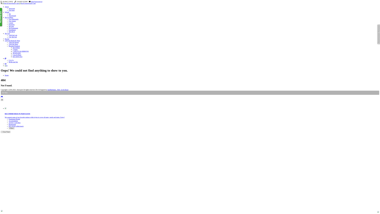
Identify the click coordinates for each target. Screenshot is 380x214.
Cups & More (17, 55)
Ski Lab (7, 33)
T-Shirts (15, 49)
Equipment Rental (14, 119)
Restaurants (12, 124)
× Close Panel (6, 132)
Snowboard (12, 16)
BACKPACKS (17, 57)
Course (11, 23)
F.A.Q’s (11, 60)
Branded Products (14, 46)
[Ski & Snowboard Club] (19, 3)
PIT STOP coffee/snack (16, 126)
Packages (12, 24)
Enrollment (12, 30)
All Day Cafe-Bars (14, 123)
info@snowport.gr (36, 1)
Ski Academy (9, 17)
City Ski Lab (13, 37)
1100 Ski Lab (13, 35)
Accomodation (13, 121)
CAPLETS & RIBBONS (21, 51)
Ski (10, 14)
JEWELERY (17, 53)
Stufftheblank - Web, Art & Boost (57, 90)
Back (12, 128)
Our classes (12, 21)
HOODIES (16, 48)
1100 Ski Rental (14, 42)
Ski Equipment (13, 28)
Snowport (12, 8)
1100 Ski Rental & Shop (12, 41)
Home (7, 75)
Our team (12, 10)
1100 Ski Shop (13, 44)
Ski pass (11, 26)
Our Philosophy (14, 19)
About (7, 7)
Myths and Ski (13, 62)
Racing (7, 39)
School (7, 12)
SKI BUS (12, 32)
